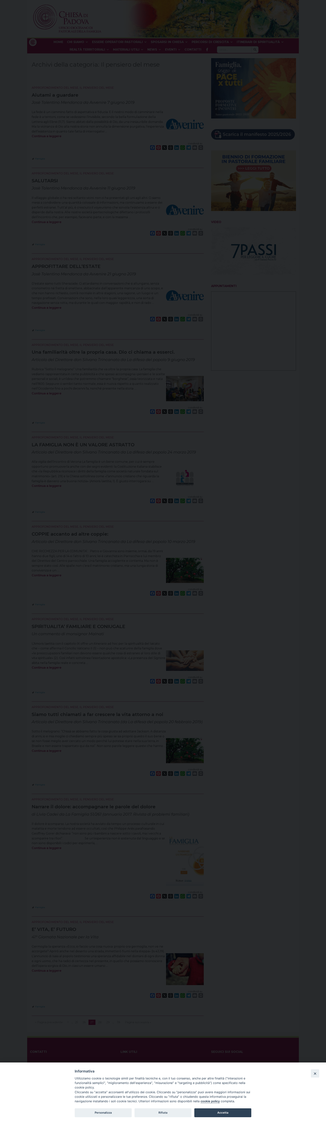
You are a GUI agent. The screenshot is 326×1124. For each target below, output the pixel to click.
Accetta (222, 1112)
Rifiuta (162, 1112)
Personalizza (103, 1112)
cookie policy (210, 1101)
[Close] (315, 1073)
